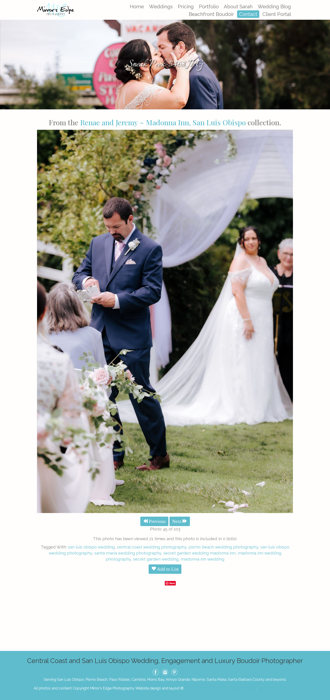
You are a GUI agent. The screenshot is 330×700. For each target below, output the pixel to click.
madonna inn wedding (202, 559)
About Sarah (238, 6)
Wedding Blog (274, 6)
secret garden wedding (155, 559)
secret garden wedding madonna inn (199, 552)
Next (177, 521)
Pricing (186, 6)
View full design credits (276, 688)
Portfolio (209, 6)
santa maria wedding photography (127, 552)
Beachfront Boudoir (211, 14)
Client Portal (276, 14)
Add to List (167, 569)
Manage (324, 2)
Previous (157, 521)
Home (137, 6)
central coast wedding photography (151, 546)
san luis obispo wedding (91, 546)
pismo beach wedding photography (223, 546)
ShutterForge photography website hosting (220, 688)
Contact (248, 14)
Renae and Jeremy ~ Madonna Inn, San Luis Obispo (163, 122)
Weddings (161, 6)
